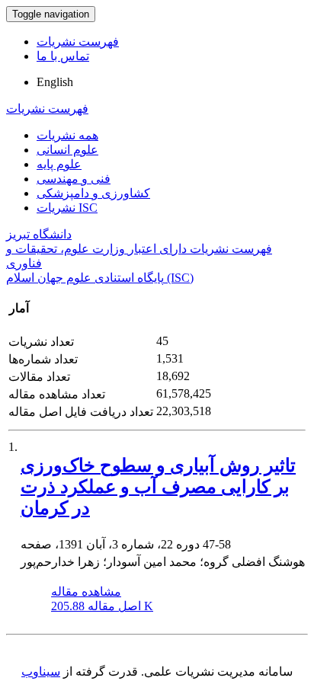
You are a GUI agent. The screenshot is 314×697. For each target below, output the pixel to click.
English (55, 81)
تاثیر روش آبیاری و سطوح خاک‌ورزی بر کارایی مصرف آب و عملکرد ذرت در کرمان (158, 487)
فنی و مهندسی (74, 178)
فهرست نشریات (78, 41)
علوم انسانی (67, 149)
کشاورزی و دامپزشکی (93, 193)
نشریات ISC (67, 207)
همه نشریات (67, 135)
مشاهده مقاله (86, 591)
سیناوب (40, 671)
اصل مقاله (102, 605)
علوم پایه (59, 164)
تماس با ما (63, 56)
